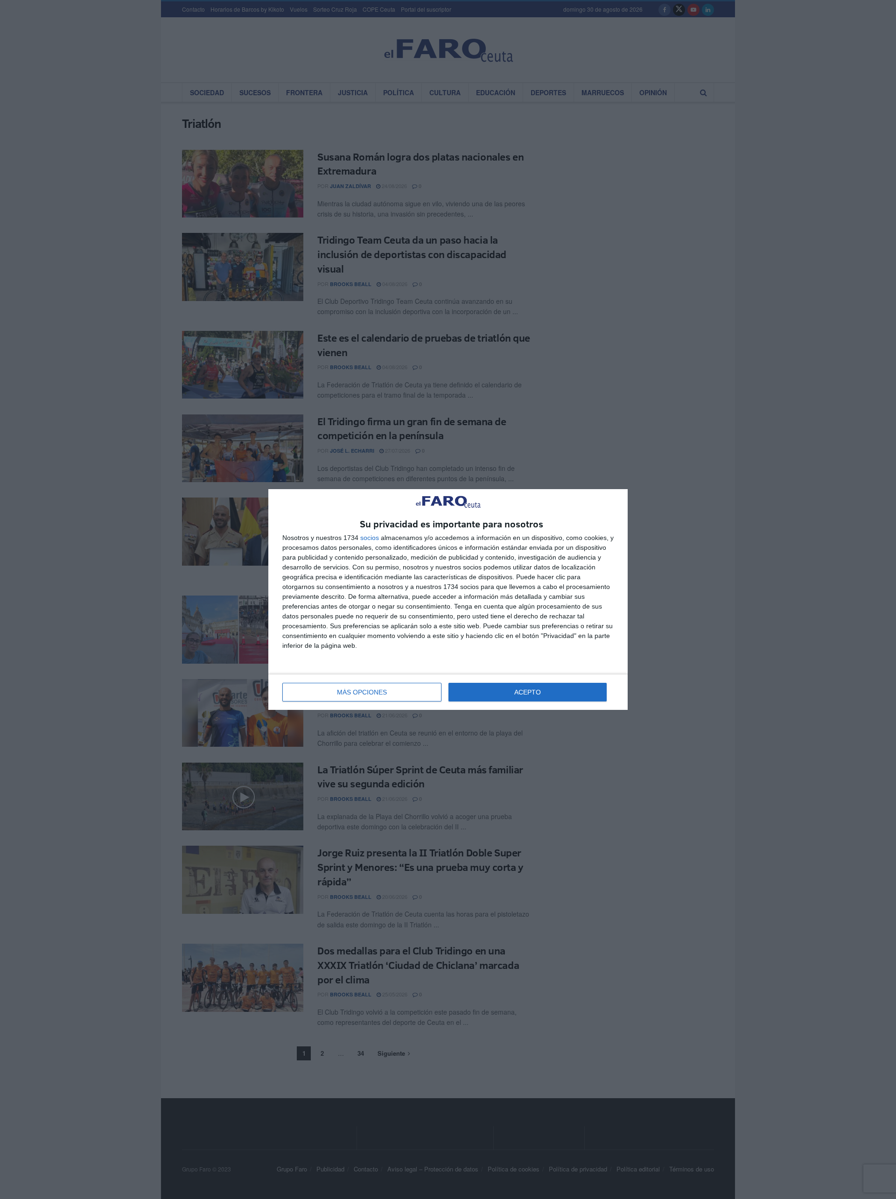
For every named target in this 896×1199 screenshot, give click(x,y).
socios (369, 537)
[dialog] (448, 599)
